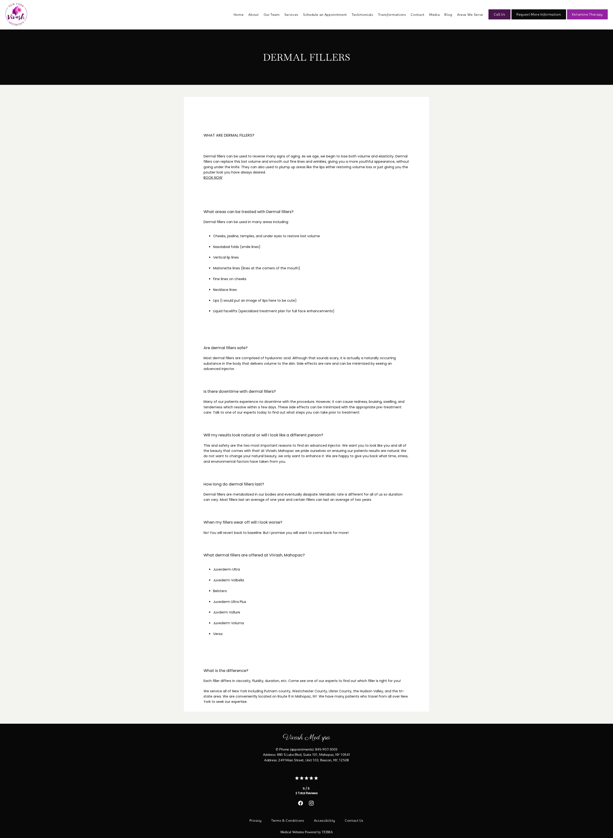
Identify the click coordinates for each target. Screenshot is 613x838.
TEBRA (327, 832)
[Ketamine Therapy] (587, 19)
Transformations (392, 15)
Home (239, 15)
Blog (448, 15)
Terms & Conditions (287, 820)
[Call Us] (499, 19)
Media (434, 15)
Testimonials (362, 15)
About (253, 15)
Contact (418, 15)
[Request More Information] (539, 19)
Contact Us (354, 820)
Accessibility (324, 820)
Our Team (272, 15)
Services (291, 15)
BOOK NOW (213, 177)
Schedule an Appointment (325, 15)
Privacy (256, 820)
